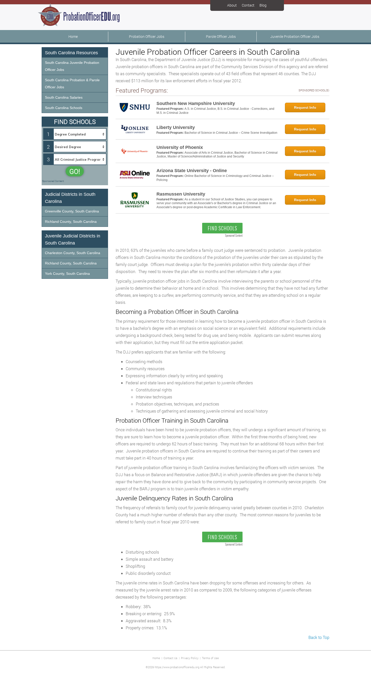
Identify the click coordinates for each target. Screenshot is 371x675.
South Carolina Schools (63, 108)
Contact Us (170, 658)
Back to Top (318, 637)
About (232, 5)
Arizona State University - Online (191, 170)
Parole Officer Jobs (221, 36)
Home (73, 36)
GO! (74, 171)
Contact (248, 5)
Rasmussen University (180, 194)
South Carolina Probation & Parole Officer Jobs (72, 83)
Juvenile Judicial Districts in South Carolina (72, 239)
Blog (263, 5)
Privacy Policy (189, 658)
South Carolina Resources (71, 52)
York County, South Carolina (67, 274)
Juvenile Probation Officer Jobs (294, 36)
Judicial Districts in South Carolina (70, 198)
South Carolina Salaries (64, 97)
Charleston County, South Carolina (72, 253)
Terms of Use (210, 658)
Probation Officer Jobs (146, 36)
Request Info (305, 107)
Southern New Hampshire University (195, 103)
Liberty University (175, 127)
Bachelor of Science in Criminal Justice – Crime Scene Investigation (230, 132)
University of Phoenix (179, 147)
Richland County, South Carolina (71, 222)
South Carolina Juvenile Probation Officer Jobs (72, 66)
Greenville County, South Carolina (72, 211)
